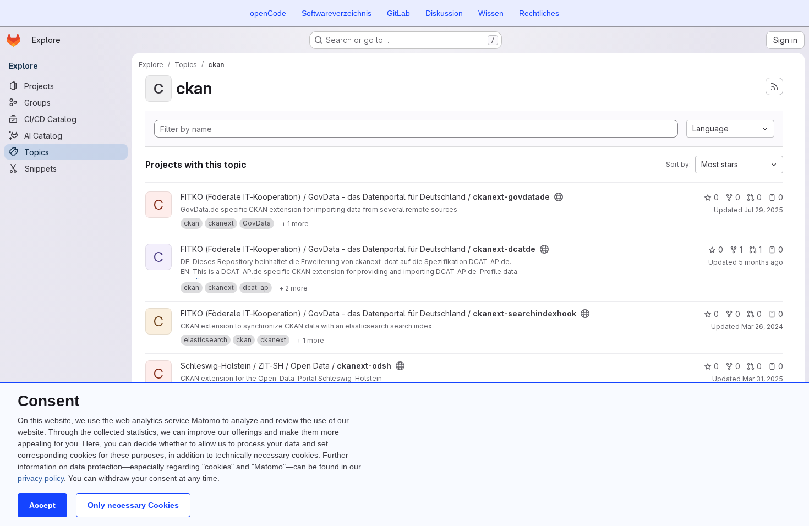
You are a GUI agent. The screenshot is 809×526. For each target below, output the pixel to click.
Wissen (491, 13)
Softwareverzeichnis (336, 13)
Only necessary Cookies (133, 505)
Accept (42, 505)
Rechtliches (539, 13)
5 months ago (761, 262)
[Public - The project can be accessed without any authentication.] (558, 197)
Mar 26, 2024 (762, 326)
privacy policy (41, 478)
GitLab (398, 13)
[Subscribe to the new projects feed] (774, 86)
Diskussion (444, 13)
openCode (268, 13)
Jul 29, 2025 (763, 210)
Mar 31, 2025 (762, 379)
